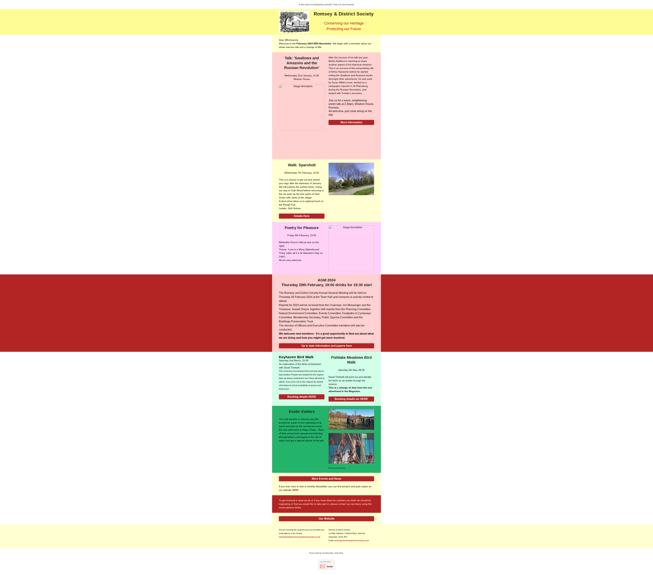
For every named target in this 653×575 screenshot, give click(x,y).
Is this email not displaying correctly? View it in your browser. (326, 4)
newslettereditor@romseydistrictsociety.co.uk (299, 537)
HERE (295, 490)
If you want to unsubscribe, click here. (326, 553)
